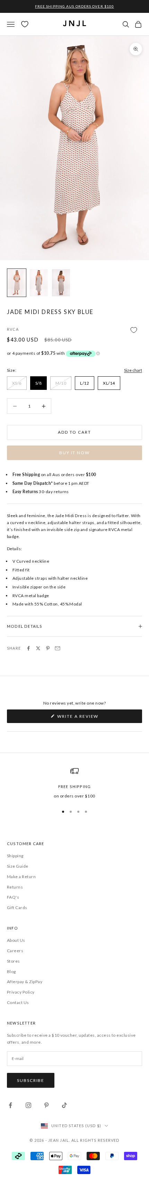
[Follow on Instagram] (28, 1105)
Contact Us (18, 1002)
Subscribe (30, 1080)
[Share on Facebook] (28, 648)
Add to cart (74, 432)
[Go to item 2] (39, 282)
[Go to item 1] (16, 282)
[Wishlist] (24, 24)
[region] (74, 783)
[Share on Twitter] (38, 648)
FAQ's (13, 897)
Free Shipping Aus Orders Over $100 (74, 6)
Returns (15, 887)
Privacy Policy (21, 992)
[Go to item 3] (61, 282)
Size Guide (17, 866)
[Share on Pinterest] (48, 648)
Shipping (15, 855)
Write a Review (89, 718)
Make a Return (21, 876)
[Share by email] (57, 648)
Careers (15, 950)
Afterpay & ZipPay (24, 981)
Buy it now (74, 452)
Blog (11, 971)
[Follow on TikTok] (64, 1105)
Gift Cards (17, 907)
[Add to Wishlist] (74, 330)
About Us (16, 940)
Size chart (133, 370)
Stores (13, 961)
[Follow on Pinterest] (46, 1105)
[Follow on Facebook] (10, 1105)
